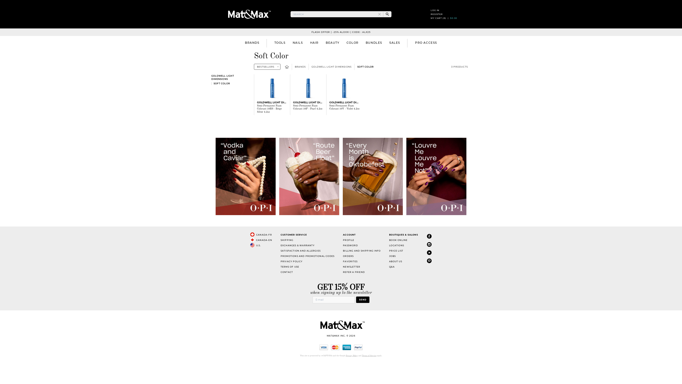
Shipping (287, 240)
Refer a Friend (354, 272)
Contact (287, 272)
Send (362, 299)
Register (437, 14)
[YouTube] (429, 252)
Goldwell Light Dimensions (331, 66)
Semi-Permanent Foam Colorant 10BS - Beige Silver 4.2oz (269, 109)
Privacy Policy (292, 261)
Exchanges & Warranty (298, 245)
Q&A (392, 266)
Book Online (398, 240)
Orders (348, 256)
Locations (396, 245)
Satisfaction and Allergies (301, 250)
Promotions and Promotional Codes (307, 256)
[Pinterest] (429, 260)
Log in (435, 10)
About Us (395, 261)
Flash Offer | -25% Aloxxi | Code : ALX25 (341, 32)
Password (350, 245)
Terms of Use (290, 266)
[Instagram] (429, 244)
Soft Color (365, 66)
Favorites (350, 261)
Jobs (392, 256)
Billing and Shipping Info (362, 250)
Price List (396, 250)
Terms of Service (369, 356)
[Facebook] (429, 236)
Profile (348, 240)
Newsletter (351, 266)
